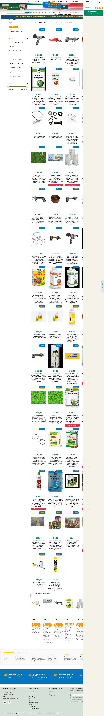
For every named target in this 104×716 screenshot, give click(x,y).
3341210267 (8, 692)
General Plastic (13, 59)
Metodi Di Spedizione (34, 697)
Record (19, 67)
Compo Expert (13, 50)
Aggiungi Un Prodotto (94, 13)
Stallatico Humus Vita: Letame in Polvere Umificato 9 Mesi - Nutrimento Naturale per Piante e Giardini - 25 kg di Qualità (55, 461)
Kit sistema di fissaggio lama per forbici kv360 (55, 136)
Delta (20, 50)
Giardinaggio (36, 12)
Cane (66, 12)
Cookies (31, 698)
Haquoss (17, 63)
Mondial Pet (12, 67)
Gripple (11, 63)
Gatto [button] (28, 12)
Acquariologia (74, 12)
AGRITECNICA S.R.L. (25, 713)
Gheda (20, 59)
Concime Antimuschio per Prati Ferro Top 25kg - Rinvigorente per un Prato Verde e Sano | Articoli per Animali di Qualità (72, 419)
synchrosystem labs (50, 713)
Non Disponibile (55, 185)
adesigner (62, 713)
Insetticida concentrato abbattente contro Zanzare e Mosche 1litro (55, 336)
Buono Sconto (32, 706)
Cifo (17, 46)
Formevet (17, 55)
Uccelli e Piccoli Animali (49, 12)
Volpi (10, 76)
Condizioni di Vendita (34, 708)
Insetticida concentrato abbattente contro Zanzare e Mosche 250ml (38, 336)
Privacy (30, 704)
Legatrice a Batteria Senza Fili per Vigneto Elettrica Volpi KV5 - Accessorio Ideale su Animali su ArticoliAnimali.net (72, 260)
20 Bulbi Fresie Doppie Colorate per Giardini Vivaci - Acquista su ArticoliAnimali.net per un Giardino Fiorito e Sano (72, 543)
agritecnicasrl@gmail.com (10, 698)
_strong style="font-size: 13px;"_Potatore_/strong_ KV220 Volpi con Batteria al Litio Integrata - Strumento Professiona (38, 220)
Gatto (10, 24)
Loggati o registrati (54, 16)
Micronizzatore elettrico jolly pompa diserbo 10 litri (38, 584)
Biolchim (17, 42)
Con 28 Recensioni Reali (21, 653)
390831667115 (9, 694)
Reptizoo (11, 72)
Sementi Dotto (20, 72)
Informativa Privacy (33, 702)
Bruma (23, 42)
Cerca (63, 7)
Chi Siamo (31, 691)
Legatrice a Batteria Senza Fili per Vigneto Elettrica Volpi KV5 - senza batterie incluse (38, 60)
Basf (12, 42)
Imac (22, 63)
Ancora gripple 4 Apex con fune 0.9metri (38, 136)
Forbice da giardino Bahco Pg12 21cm (55, 58)
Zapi (14, 76)
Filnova (11, 55)
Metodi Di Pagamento (34, 693)
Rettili (61, 12)
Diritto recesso (32, 695)
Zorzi (18, 76)
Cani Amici (11, 46)
